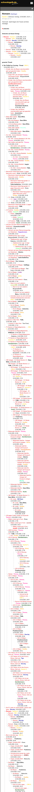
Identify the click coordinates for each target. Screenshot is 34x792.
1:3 (9, 202)
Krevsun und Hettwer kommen (23, 601)
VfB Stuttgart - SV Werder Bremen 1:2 (18, 363)
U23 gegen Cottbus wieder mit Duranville (17, 515)
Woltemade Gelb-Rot (14, 431)
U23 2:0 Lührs (14, 579)
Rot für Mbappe (10, 261)
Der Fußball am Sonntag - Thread (13, 65)
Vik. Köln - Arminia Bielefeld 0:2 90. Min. (19, 138)
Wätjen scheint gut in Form (15, 519)
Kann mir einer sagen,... (19, 784)
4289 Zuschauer (12, 530)
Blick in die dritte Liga (12, 735)
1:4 (9, 197)
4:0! (9, 533)
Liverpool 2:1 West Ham (12, 320)
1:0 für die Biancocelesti (15, 124)
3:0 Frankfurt (11, 221)
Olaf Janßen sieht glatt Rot (15, 142)
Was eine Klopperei (13, 120)
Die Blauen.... (10, 738)
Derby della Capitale (11, 116)
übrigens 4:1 (20, 590)
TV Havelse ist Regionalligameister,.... (16, 327)
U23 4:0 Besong (12, 537)
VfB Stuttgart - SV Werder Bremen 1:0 (16, 360)
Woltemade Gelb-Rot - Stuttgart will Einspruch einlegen (21, 447)
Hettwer (10, 574)
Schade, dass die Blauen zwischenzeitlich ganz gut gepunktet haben (20, 89)
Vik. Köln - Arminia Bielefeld (13, 135)
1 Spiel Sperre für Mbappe (15, 265)
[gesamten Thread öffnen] (14, 67)
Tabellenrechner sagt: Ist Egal (16, 235)
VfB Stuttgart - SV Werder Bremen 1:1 (18, 495)
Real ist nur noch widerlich (15, 279)
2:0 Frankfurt (9, 210)
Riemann (8, 38)
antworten (6, 28)
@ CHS (9, 18)
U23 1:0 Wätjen (12, 576)
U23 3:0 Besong (17, 583)
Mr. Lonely (13, 499)
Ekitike (10, 212)
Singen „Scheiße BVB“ (14, 742)
